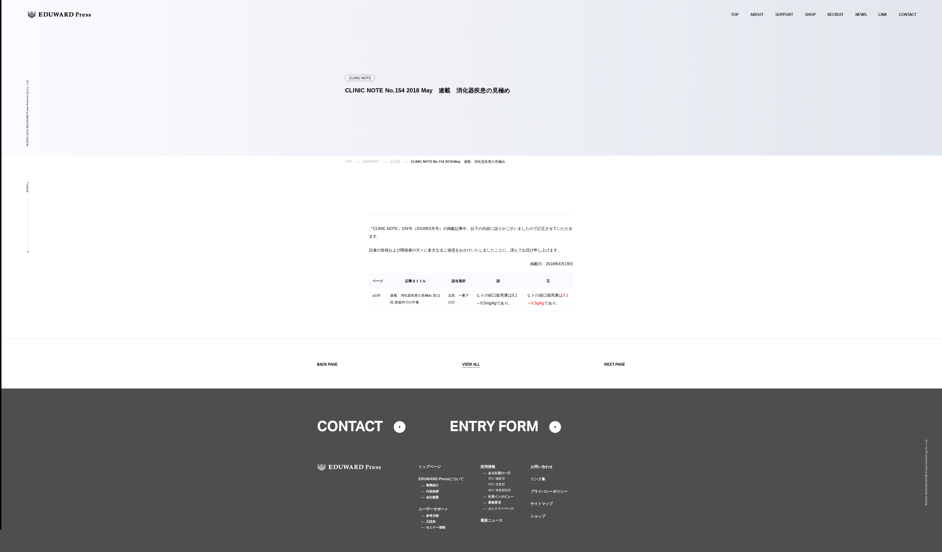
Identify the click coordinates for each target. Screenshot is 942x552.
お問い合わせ (542, 466)
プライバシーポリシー (549, 491)
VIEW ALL (471, 364)
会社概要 (432, 497)
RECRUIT (835, 15)
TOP (735, 15)
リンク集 (538, 479)
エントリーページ (501, 508)
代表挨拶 (432, 491)
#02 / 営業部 (496, 484)
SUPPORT (784, 15)
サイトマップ (542, 504)
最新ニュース (492, 520)
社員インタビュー (501, 496)
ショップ (538, 516)
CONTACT (908, 15)
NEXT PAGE (614, 364)
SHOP (810, 15)
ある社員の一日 (499, 473)
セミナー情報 (435, 527)
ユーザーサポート (433, 509)
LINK (882, 15)
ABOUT (757, 15)
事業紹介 (432, 485)
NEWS (861, 15)
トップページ (430, 466)
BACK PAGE (327, 364)
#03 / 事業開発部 (499, 490)
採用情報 (488, 466)
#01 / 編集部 (496, 478)
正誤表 (395, 161)
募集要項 (494, 502)
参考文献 (432, 515)
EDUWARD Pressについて (441, 479)
